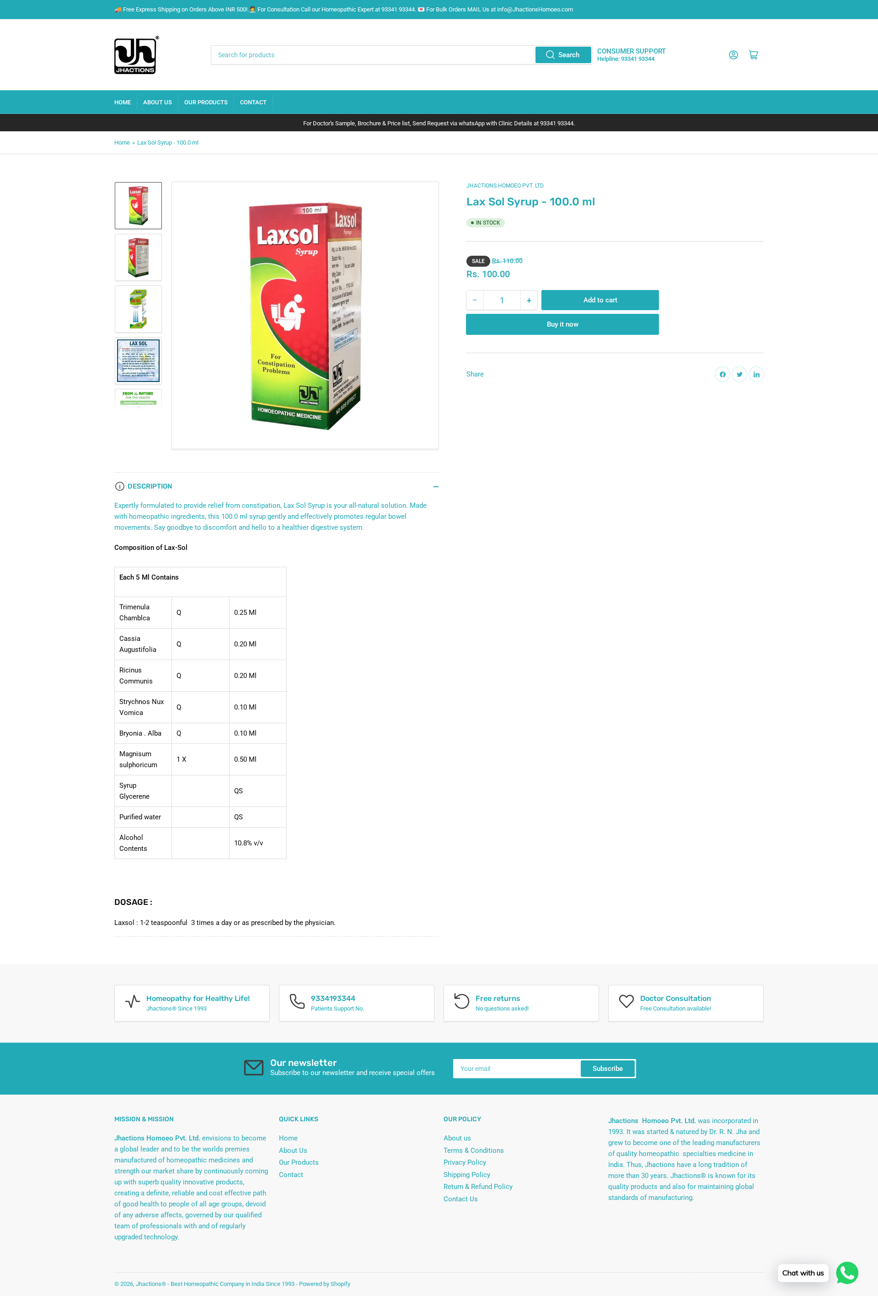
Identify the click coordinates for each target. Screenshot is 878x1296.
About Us (157, 102)
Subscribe (608, 1069)
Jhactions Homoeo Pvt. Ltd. (505, 186)
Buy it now (562, 324)
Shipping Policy (467, 1175)
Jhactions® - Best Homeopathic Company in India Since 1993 (215, 1283)
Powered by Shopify (324, 1283)
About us (457, 1138)
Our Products (206, 102)
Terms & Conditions (474, 1150)
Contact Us (461, 1199)
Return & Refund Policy (478, 1187)
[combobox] (401, 55)
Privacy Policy (465, 1162)
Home (122, 102)
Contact (253, 102)
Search (568, 55)
